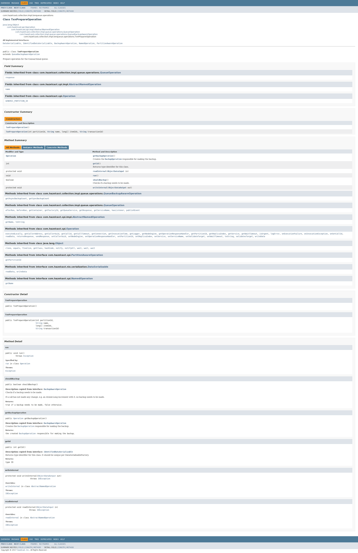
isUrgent (263, 234)
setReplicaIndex (143, 236)
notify (59, 248)
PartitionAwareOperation (110, 43)
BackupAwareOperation (65, 43)
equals (16, 248)
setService (159, 236)
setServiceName (175, 236)
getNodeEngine (149, 234)
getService (233, 234)
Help (62, 3)
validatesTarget (244, 236)
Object (59, 243)
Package (15, 3)
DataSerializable (12, 43)
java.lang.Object (11, 25)
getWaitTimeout (249, 234)
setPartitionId (125, 236)
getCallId (66, 234)
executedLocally (13, 234)
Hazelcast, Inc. (23, 550)
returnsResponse (25, 236)
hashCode (49, 248)
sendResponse (42, 236)
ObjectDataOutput (117, 187)
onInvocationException (316, 234)
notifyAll (70, 248)
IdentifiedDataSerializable (37, 43)
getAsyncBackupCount (16, 198)
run (94, 175)
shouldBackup (99, 180)
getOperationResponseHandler (174, 234)
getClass (37, 248)
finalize (26, 248)
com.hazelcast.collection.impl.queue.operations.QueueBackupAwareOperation (59, 34)
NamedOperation (87, 43)
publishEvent (133, 210)
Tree (37, 3)
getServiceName (101, 210)
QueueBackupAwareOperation (26, 54)
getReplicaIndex (217, 234)
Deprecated (46, 3)
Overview (5, 3)
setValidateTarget (195, 236)
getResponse (85, 210)
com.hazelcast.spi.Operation (21, 27)
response (9, 77)
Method (37, 11)
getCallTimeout (81, 234)
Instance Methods (33, 147)
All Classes (60, 8)
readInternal (99, 171)
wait (79, 248)
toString (20, 222)
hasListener (118, 210)
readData (9, 236)
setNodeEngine (75, 236)
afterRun (9, 210)
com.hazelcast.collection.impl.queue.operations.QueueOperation (47, 32)
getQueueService (68, 210)
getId (95, 163)
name (7, 89)
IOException (44, 479)
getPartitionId (199, 234)
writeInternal (100, 187)
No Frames (44, 8)
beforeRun (22, 210)
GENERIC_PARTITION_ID (16, 101)
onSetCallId (336, 234)
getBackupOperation (103, 156)
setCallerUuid (58, 236)
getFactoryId (51, 210)
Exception (28, 356)
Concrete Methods (57, 147)
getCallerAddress (33, 234)
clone (8, 248)
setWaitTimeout (214, 236)
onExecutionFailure (292, 234)
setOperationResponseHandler (100, 236)
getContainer (35, 210)
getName (9, 222)
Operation (69, 96)
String (50, 132)
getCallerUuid (52, 234)
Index (56, 3)
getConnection (99, 234)
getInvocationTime (117, 234)
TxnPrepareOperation (16, 127)
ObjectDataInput (115, 171)
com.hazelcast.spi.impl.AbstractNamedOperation (35, 29)
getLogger (135, 234)
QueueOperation (110, 72)
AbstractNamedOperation (85, 84)
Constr (28, 11)
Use (31, 3)
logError (275, 234)
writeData (260, 236)
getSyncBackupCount (39, 198)
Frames (34, 8)
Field (20, 11)
